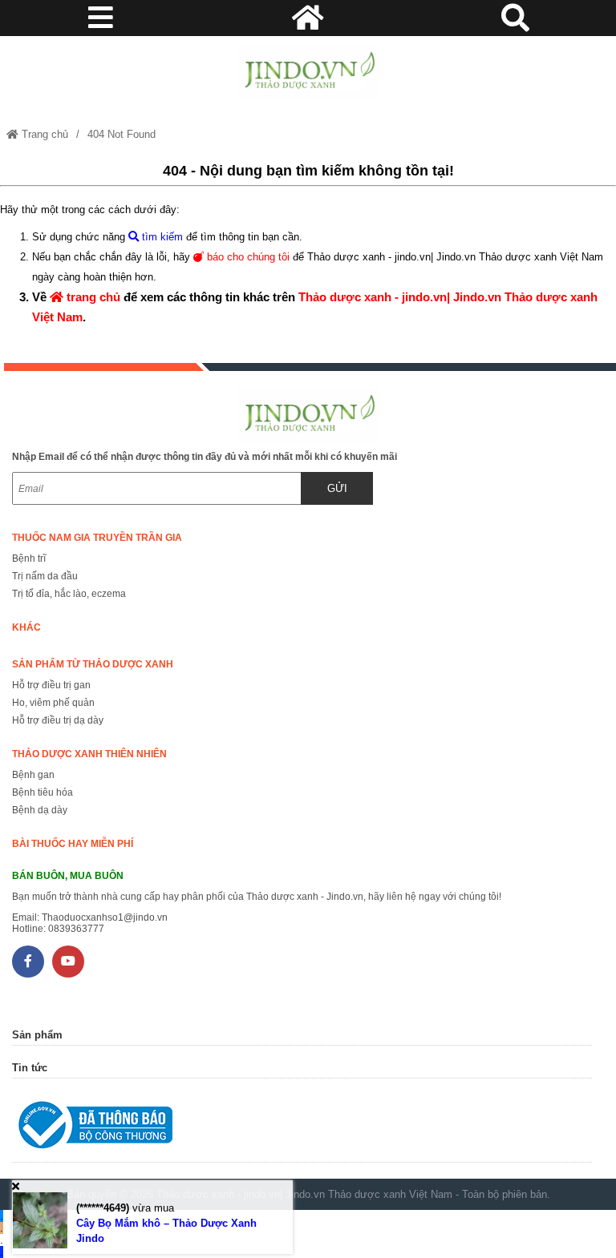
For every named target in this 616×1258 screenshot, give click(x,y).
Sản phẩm (37, 1035)
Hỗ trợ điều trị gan (51, 685)
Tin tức (29, 1068)
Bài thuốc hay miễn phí (72, 843)
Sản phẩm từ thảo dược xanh (92, 664)
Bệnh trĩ (29, 558)
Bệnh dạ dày (39, 810)
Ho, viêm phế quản (53, 702)
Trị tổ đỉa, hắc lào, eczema (69, 593)
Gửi (337, 488)
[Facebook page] (28, 962)
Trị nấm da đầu (45, 576)
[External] (301, 1129)
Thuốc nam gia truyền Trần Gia (97, 537)
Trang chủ (43, 134)
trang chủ (91, 297)
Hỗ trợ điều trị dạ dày (57, 720)
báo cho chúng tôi (247, 257)
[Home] (307, 71)
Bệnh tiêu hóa (42, 792)
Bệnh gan (33, 774)
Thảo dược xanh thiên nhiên (89, 754)
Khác (26, 627)
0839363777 (76, 928)
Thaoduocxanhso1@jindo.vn (105, 917)
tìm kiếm (161, 237)
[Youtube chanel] (68, 962)
